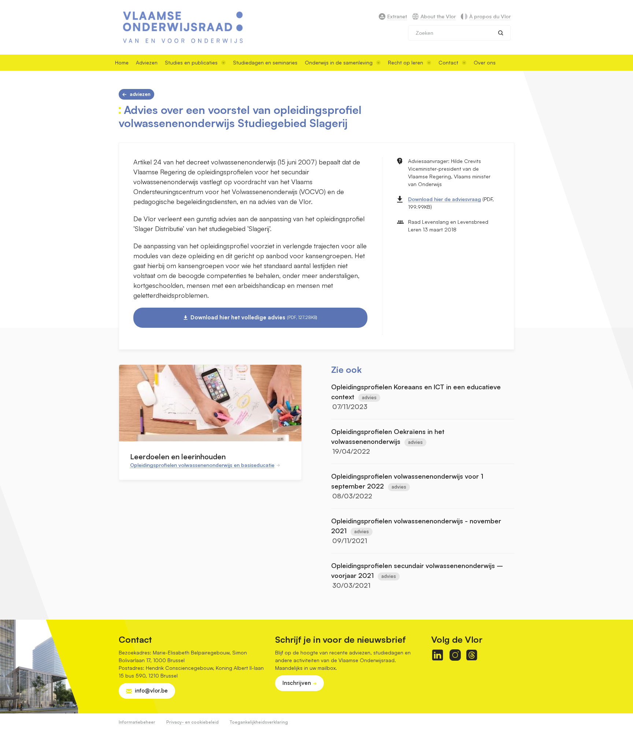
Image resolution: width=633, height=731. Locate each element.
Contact (448, 62)
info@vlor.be (151, 690)
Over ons (485, 62)
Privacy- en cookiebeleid (192, 722)
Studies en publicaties (191, 62)
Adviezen (147, 62)
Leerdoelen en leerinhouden (178, 456)
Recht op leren (405, 62)
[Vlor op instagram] (455, 655)
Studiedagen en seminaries (265, 62)
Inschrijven (296, 682)
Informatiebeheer (137, 722)
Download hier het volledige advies (253, 317)
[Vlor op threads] (471, 655)
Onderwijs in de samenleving (339, 62)
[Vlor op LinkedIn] (437, 655)
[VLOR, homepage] (182, 27)
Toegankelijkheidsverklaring (259, 722)
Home (122, 62)
